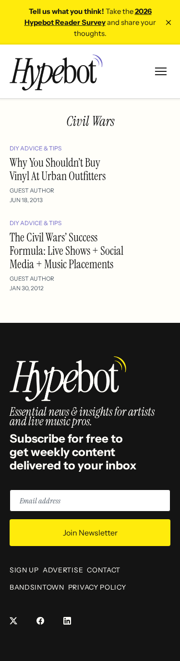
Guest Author (32, 190)
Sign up (24, 570)
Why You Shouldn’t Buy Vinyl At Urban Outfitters (58, 169)
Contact (103, 570)
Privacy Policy (97, 587)
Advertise (63, 570)
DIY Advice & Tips (35, 148)
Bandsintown (37, 587)
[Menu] (160, 71)
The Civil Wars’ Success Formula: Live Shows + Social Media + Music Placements (66, 251)
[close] (168, 22)
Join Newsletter (90, 532)
